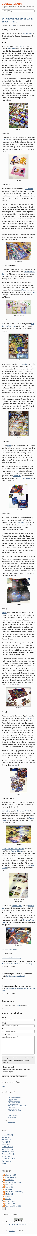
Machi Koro (12, 48)
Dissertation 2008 (12, 1117)
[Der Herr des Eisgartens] (18, 346)
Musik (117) (9, 1194)
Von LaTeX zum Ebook (13, 1104)
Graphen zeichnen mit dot (14, 1109)
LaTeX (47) (9, 1189)
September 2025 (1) (8, 1158)
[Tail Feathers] (18, 834)
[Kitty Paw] (18, 166)
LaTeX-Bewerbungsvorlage (14, 1097)
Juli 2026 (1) (6, 1137)
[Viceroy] (18, 697)
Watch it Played (16, 851)
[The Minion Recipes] (18, 307)
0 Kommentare (13, 949)
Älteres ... (5, 1163)
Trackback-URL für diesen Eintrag (11, 958)
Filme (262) (9, 1184)
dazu (9, 446)
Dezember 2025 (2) (8, 1151)
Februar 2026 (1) (7, 1147)
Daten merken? (8, 1067)
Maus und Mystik (23, 811)
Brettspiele (5, 949)
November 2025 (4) (8, 1154)
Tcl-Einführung (11, 1107)
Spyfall (29, 718)
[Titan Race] (18, 495)
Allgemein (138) (10, 1175)
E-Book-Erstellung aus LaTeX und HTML (17, 1105)
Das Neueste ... (7, 1161)
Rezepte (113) (10, 1203)
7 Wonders (25, 290)
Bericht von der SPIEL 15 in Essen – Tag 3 (17, 964)
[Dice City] (18, 115)
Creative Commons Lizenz (18, 1224)
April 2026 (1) (6, 1144)
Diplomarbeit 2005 (12, 1115)
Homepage (5, 1029)
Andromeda (29, 189)
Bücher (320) (10, 1180)
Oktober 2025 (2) (7, 1156)
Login (4, 1086)
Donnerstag (27, 33)
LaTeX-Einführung (12, 1099)
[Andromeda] (18, 251)
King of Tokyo (27, 478)
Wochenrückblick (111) (13, 1206)
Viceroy (4, 613)
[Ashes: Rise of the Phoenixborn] (18, 885)
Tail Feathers (6, 811)
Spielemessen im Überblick (16, 976)
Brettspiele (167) (11, 1177)
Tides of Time (30, 292)
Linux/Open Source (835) (14, 1192)
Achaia (24, 364)
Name (4, 1017)
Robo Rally (17, 476)
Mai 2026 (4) (6, 1142)
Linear (18, 1005)
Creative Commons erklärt (14, 1110)
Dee (13, 25)
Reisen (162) (10, 1201)
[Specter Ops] (18, 936)
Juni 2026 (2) (6, 1139)
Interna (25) (9, 1187)
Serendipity (12, 1231)
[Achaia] (18, 423)
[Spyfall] (18, 780)
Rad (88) (8, 1199)
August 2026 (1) (7, 1135)
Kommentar (6, 1034)
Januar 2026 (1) (7, 1149)
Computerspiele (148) (13, 1182)
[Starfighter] (18, 590)
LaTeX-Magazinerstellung (14, 1100)
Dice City (22, 46)
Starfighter (21, 522)
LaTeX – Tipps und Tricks (14, 1102)
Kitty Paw (5, 140)
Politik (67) (9, 1196)
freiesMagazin (11, 1122)
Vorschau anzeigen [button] (8, 966)
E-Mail (4, 1023)
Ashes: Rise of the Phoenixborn (13, 849)
